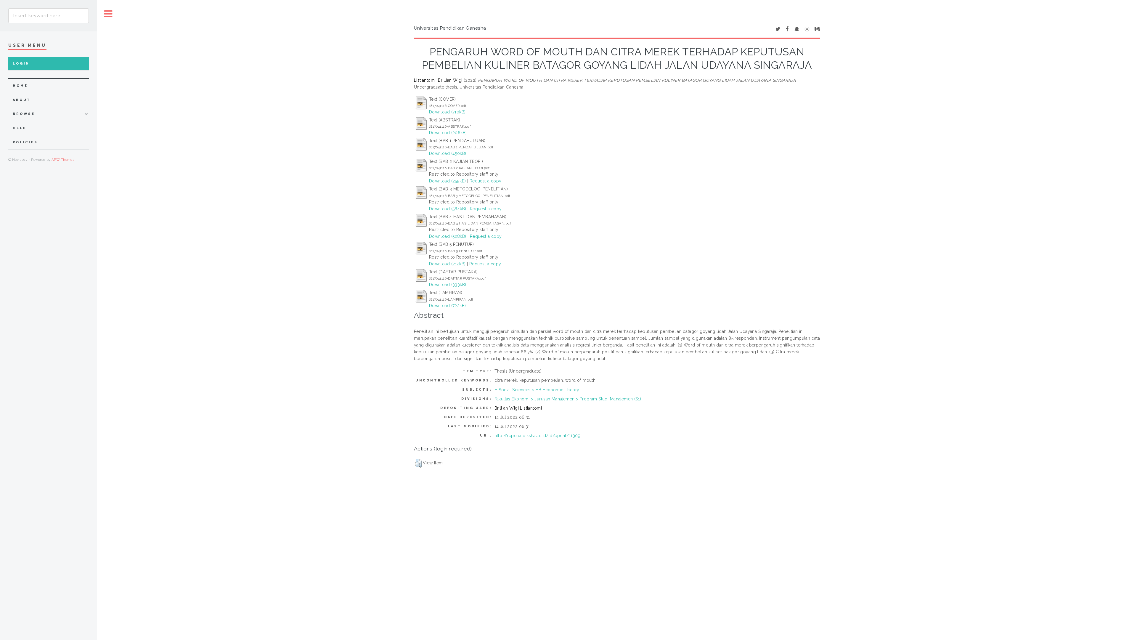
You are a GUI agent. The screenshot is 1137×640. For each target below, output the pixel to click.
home (20, 86)
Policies (25, 142)
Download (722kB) (447, 305)
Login (21, 63)
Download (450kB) (447, 153)
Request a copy (486, 181)
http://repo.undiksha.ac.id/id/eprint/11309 (537, 435)
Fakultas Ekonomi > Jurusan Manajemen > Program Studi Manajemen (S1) (567, 399)
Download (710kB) (447, 112)
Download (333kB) (447, 284)
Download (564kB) (447, 208)
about (22, 100)
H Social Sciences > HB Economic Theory (536, 389)
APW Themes (63, 160)
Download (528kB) (447, 236)
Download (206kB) (448, 132)
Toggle (108, 14)
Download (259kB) (447, 181)
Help (19, 128)
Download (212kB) (447, 264)
